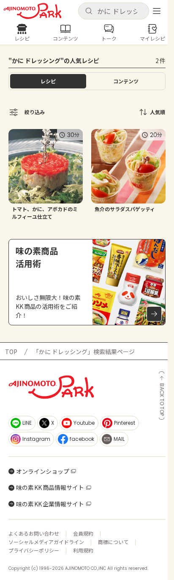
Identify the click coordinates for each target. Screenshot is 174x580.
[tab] (126, 81)
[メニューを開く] (156, 11)
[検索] (89, 11)
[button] (113, 11)
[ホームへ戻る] (32, 11)
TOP (11, 351)
